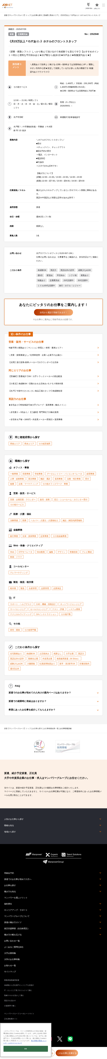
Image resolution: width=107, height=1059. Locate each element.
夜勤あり (85, 275)
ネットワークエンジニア (71, 604)
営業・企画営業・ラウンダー (23, 499)
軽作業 (13, 588)
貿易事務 (59, 479)
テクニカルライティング (21, 614)
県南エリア (15, 444)
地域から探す (10, 832)
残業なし (57, 653)
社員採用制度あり (47, 664)
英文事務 (32, 479)
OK (25, 1049)
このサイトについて (14, 1043)
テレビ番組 (87, 552)
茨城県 (45, 15)
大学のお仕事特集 (12, 959)
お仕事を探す (37, 15)
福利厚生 (8, 904)
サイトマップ (10, 971)
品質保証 (57, 588)
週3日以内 (14, 669)
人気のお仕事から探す (14, 819)
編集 (51, 552)
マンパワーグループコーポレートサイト (19, 1014)
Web (12, 552)
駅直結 (50, 275)
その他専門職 (30, 630)
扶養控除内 (84, 664)
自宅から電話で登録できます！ (53, 312)
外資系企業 (47, 658)
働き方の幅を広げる (13, 935)
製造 (22, 588)
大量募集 (31, 664)
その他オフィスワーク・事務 (55, 484)
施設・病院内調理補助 (72, 520)
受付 (87, 479)
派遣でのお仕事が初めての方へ (17, 879)
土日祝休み (44, 653)
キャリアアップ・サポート (16, 910)
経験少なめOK (84, 270)
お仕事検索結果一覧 (51, 728)
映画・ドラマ (16, 557)
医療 (24, 520)
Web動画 (41, 552)
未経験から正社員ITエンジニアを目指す (19, 985)
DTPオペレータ (25, 552)
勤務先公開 (33, 658)
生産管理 (33, 588)
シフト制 (73, 275)
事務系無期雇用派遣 (11, 980)
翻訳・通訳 (45, 479)
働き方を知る (10, 891)
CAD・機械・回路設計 (46, 604)
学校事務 (38, 474)
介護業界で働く (10, 1006)
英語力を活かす (10, 1001)
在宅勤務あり (16, 653)
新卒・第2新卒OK (67, 664)
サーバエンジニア (18, 609)
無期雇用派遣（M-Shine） (68, 658)
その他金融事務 (59, 536)
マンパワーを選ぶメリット (16, 898)
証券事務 (44, 536)
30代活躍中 (83, 280)
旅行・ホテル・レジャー (70, 285)
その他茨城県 (44, 444)
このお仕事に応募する (67, 1053)
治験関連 (14, 520)
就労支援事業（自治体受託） (17, 928)
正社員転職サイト (11, 1019)
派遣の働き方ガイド (13, 922)
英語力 (53, 270)
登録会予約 (9, 873)
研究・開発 (15, 630)
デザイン (61, 552)
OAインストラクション (46, 614)
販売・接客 (45, 499)
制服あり (41, 280)
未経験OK (42, 270)
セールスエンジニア (39, 609)
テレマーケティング (19, 573)
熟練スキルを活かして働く (14, 995)
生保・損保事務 (29, 536)
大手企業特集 (10, 953)
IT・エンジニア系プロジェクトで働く (18, 990)
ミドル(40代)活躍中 (46, 285)
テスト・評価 (58, 609)
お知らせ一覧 (10, 965)
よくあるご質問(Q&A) (13, 947)
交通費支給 (54, 280)
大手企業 (70, 653)
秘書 (12, 484)
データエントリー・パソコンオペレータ (64, 474)
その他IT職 (65, 614)
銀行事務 (14, 536)
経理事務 (90, 474)
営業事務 (26, 474)
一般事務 (14, 474)
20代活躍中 (69, 280)
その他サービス (17, 504)
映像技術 (74, 552)
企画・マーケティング (28, 484)
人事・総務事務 (17, 479)
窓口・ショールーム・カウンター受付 (70, 499)
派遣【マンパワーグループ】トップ (17, 15)
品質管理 (45, 588)
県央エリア (54, 15)
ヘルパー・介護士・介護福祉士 (44, 520)
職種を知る (9, 825)
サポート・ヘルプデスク (21, 604)
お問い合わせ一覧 (12, 941)
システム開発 (74, 609)
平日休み (61, 275)
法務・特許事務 (74, 479)
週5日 (40, 275)
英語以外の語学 (67, 270)
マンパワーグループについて (17, 916)
